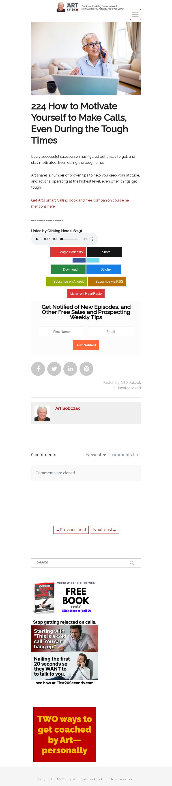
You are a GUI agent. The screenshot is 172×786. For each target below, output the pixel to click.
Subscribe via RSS (109, 281)
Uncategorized (128, 388)
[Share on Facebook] (79, 260)
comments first (125, 454)
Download (70, 269)
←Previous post (71, 529)
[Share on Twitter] (92, 260)
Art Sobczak (130, 382)
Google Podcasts (70, 252)
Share (106, 252)
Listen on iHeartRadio (86, 293)
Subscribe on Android (68, 281)
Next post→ (104, 529)
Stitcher (106, 269)
